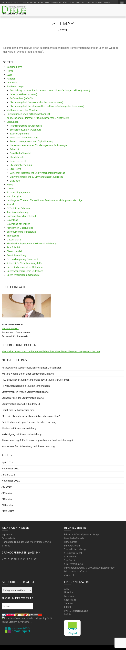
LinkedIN (68, 592)
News (10, 184)
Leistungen (13, 121)
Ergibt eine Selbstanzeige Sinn (18, 410)
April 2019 (7, 504)
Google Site (70, 599)
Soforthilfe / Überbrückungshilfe (24, 263)
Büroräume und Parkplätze (21, 231)
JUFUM (67, 607)
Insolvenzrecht (18, 161)
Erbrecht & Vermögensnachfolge (81, 534)
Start (9, 74)
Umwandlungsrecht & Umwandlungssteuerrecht (36, 176)
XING (66, 588)
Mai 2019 (7, 498)
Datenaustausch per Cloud (21, 216)
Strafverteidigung (73, 563)
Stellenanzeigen (15, 86)
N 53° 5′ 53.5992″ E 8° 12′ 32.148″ (19, 559)
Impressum (13, 235)
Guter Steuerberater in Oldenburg (25, 270)
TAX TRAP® (13, 247)
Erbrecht (14, 149)
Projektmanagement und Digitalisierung (31, 141)
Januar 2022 (8, 474)
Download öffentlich (18, 223)
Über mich (12, 82)
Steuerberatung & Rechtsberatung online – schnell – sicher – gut (37, 440)
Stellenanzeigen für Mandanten (24, 110)
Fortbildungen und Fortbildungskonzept (28, 113)
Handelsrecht (17, 157)
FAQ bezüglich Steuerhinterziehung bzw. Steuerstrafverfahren (36, 379)
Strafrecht (15, 168)
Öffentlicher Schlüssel (19, 208)
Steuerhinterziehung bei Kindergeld (21, 403)
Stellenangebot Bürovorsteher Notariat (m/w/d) (36, 102)
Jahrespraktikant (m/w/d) (23, 94)
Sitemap (6, 545)
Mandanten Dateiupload (20, 227)
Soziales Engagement (18, 192)
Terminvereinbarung (17, 212)
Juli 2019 (7, 486)
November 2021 (11, 480)
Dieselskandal (14, 251)
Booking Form (14, 66)
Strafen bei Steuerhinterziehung (19, 428)
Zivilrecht (15, 180)
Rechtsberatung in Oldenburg (26, 125)
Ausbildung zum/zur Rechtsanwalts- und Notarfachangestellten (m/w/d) (50, 90)
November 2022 (11, 468)
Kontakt (11, 204)
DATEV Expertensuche (76, 610)
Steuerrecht (70, 556)
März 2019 (8, 510)
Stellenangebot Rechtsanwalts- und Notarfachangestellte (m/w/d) (47, 106)
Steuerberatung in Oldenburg (25, 129)
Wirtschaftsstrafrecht (75, 571)
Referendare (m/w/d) (21, 98)
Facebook (69, 596)
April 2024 (7, 462)
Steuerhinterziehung (21, 165)
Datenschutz (14, 239)
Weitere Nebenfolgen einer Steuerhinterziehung (28, 373)
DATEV (10, 188)
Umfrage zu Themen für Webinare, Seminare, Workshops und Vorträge (45, 200)
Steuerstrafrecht (73, 552)
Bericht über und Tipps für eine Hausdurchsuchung (29, 422)
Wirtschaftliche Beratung (24, 137)
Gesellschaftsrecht (20, 153)
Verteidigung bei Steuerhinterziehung (22, 434)
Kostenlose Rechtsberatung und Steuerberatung (28, 446)
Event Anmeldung (16, 255)
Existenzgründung (19, 133)
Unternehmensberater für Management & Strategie (38, 145)
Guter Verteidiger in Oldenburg (23, 274)
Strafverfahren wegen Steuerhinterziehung (25, 391)
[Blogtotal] (22, 614)
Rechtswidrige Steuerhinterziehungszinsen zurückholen (32, 367)
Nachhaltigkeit (15, 196)
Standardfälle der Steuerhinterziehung (23, 397)
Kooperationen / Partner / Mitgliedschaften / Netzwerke (38, 117)
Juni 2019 (7, 492)
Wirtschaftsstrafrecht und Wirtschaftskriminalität (37, 172)
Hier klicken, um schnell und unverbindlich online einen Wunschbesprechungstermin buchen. (51, 351)
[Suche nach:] (17, 606)
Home (10, 70)
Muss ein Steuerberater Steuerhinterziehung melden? (31, 416)
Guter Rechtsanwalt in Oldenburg (25, 267)
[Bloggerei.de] (8, 614)
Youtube (68, 603)
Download (12, 219)
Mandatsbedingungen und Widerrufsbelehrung (31, 243)
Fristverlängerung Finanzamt (22, 259)
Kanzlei (11, 78)
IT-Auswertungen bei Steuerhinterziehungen (26, 385)
